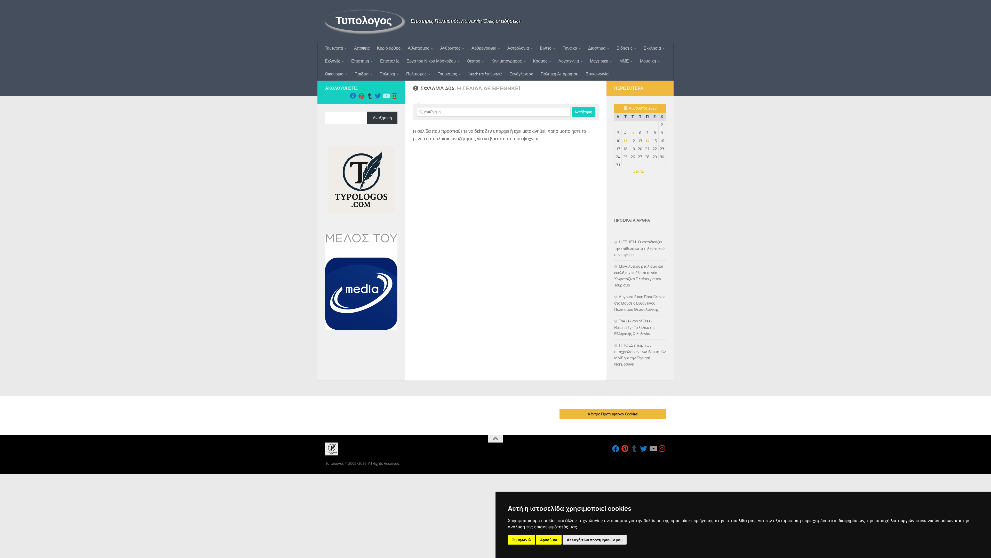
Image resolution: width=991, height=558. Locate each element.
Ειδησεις (625, 48)
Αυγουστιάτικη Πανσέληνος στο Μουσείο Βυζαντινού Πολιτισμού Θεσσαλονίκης (639, 303)
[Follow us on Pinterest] (361, 96)
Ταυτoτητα (334, 48)
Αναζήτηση (382, 117)
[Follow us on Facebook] (353, 96)
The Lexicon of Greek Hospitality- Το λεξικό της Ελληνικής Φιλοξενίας (634, 327)
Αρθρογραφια (483, 48)
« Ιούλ (638, 172)
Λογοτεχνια (568, 61)
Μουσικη (648, 61)
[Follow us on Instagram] (394, 96)
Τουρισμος (447, 74)
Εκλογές (332, 61)
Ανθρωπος (450, 48)
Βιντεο (546, 48)
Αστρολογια (518, 48)
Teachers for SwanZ (485, 74)
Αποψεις (362, 48)
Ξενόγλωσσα (521, 74)
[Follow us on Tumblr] (369, 96)
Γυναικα (570, 48)
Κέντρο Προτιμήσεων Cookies (613, 414)
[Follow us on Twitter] (378, 96)
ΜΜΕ (624, 61)
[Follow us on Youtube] (386, 96)
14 (647, 140)
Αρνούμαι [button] (548, 540)
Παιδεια (362, 74)
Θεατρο (473, 61)
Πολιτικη (387, 74)
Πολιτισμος (416, 74)
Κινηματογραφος (506, 61)
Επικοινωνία (597, 74)
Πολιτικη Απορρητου (559, 74)
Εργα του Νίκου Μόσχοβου (431, 61)
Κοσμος (540, 61)
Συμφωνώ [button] (521, 540)
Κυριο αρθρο (389, 48)
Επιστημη (360, 61)
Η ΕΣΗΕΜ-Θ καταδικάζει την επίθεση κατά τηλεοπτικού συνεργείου (639, 248)
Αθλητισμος (418, 48)
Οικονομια (334, 74)
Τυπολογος (363, 20)
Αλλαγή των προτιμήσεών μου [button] (594, 540)
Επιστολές (389, 61)
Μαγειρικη (599, 61)
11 (625, 140)
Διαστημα (596, 48)
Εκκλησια (652, 48)
